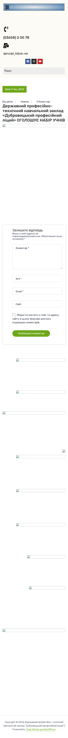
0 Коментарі (43, 101)
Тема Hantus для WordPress (41, 729)
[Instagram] (34, 61)
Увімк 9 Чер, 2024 (14, 89)
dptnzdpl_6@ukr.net (15, 53)
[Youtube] (40, 61)
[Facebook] (28, 61)
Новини (25, 101)
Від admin (7, 101)
